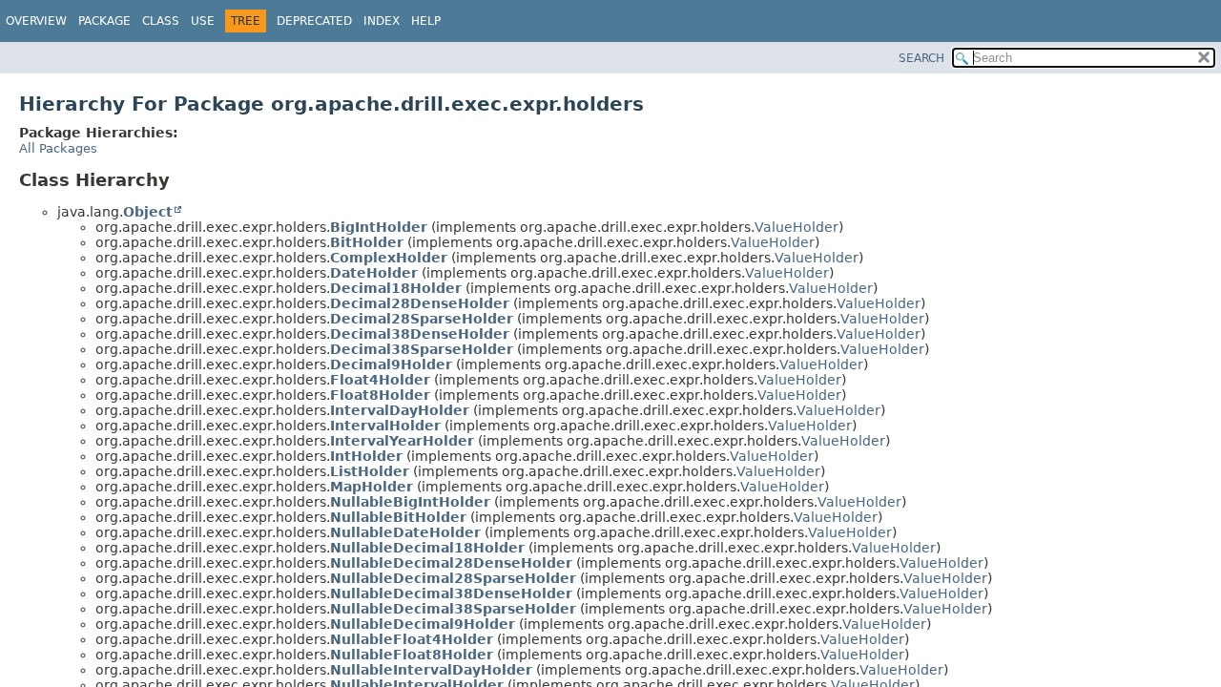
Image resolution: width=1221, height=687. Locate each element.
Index (381, 21)
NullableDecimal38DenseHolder (451, 593)
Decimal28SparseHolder (421, 318)
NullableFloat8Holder (411, 654)
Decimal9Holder (391, 364)
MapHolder (371, 486)
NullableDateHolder (405, 532)
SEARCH (921, 58)
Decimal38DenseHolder (419, 334)
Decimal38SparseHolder (421, 349)
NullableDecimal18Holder (427, 547)
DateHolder (374, 273)
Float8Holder (380, 395)
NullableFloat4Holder (411, 639)
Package (104, 21)
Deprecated (314, 21)
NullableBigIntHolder (410, 502)
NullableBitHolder (398, 517)
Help (426, 21)
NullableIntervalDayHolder (431, 669)
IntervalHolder (385, 425)
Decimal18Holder (396, 288)
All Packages (58, 148)
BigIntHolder (378, 227)
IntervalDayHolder (399, 410)
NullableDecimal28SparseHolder (453, 578)
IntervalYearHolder (402, 440)
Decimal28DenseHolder (419, 303)
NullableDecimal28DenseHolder (451, 563)
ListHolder (369, 471)
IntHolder (366, 456)
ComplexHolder (388, 257)
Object (148, 211)
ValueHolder (796, 227)
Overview (36, 21)
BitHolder (367, 242)
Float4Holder (380, 379)
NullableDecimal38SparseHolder (453, 608)
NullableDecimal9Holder (422, 624)
